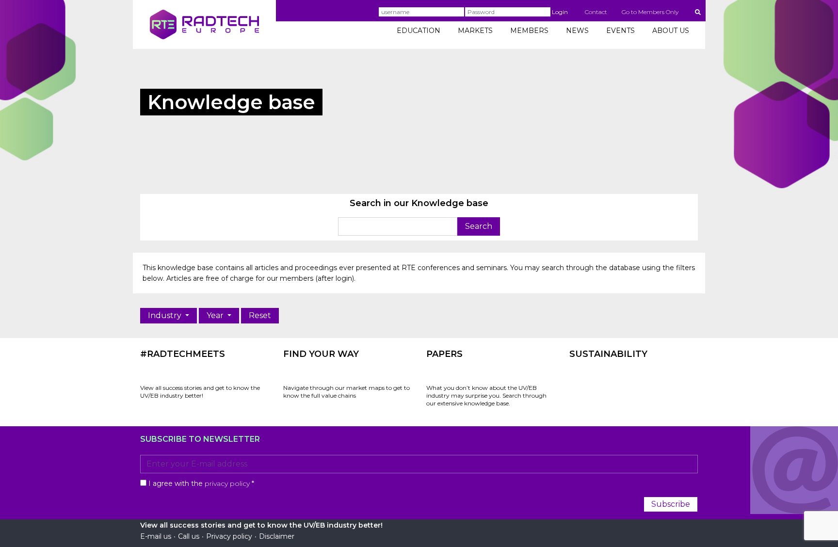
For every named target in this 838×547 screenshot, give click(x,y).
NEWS (577, 30)
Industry (165, 315)
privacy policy (227, 483)
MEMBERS (529, 30)
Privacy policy (229, 536)
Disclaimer (276, 536)
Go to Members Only (650, 12)
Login (560, 12)
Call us (188, 536)
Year (216, 315)
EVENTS (620, 30)
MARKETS (475, 30)
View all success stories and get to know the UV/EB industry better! (200, 391)
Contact (596, 12)
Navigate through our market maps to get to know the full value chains (346, 391)
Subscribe (670, 504)
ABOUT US (670, 30)
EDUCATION (418, 30)
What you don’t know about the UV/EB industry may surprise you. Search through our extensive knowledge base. (486, 395)
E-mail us (155, 536)
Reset (260, 315)
